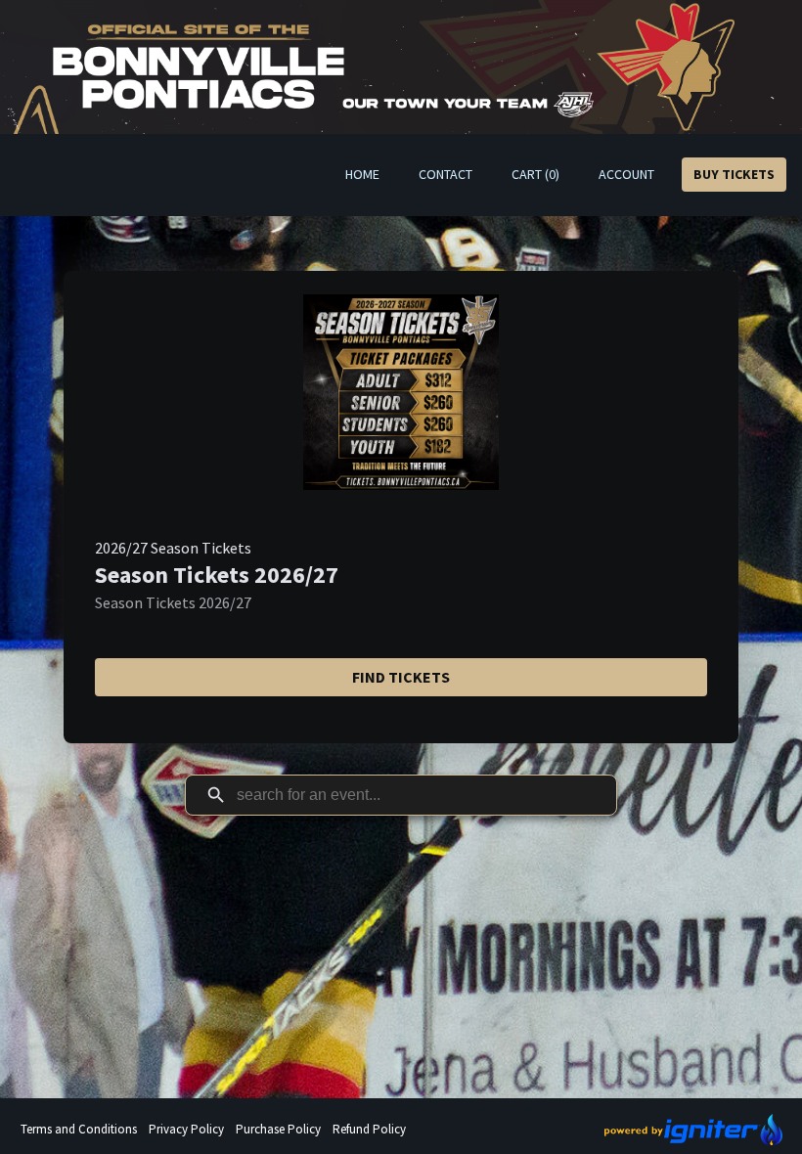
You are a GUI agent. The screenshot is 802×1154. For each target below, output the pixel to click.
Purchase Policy (278, 1129)
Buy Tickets (734, 174)
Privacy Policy (186, 1129)
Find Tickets (401, 677)
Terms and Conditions (79, 1129)
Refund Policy (369, 1129)
